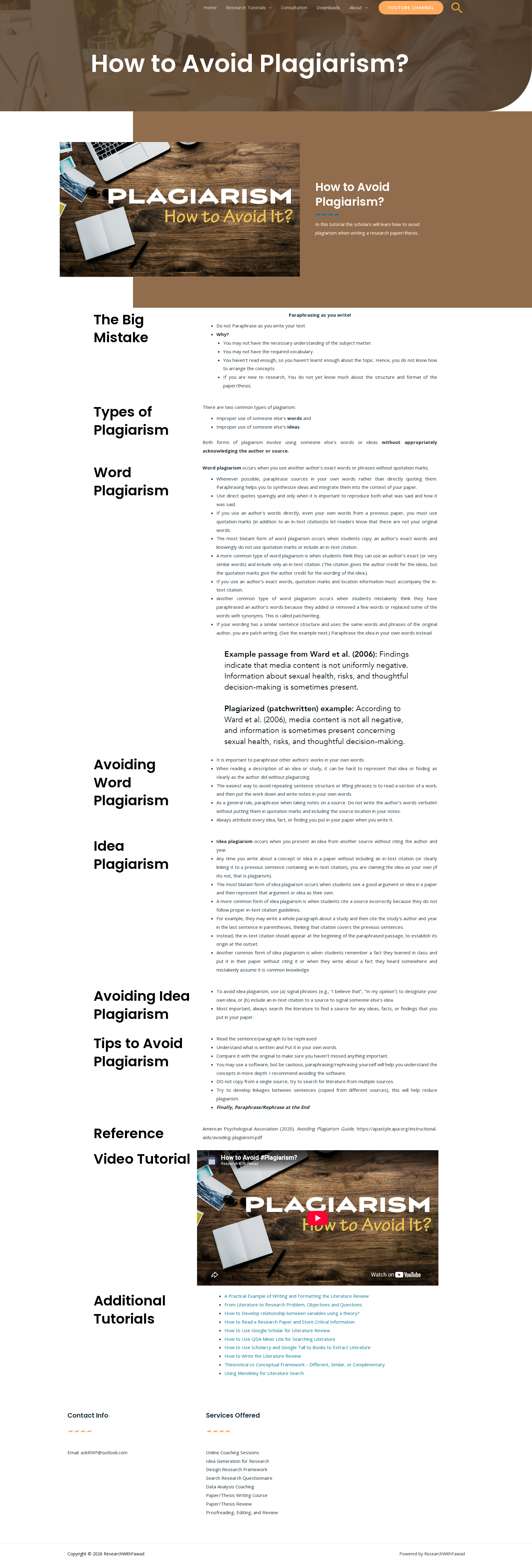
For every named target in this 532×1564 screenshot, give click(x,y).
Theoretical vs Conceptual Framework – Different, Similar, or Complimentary (304, 1364)
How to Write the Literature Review (262, 1356)
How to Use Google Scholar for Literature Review (277, 1330)
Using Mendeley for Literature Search (264, 1373)
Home (210, 7)
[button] (411, 7)
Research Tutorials (246, 7)
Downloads (328, 7)
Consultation (294, 7)
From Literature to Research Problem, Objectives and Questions (293, 1304)
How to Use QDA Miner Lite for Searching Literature (279, 1339)
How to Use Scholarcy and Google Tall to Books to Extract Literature (297, 1347)
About (355, 7)
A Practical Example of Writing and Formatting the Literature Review (296, 1296)
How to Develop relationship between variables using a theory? (292, 1313)
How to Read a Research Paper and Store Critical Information (289, 1322)
